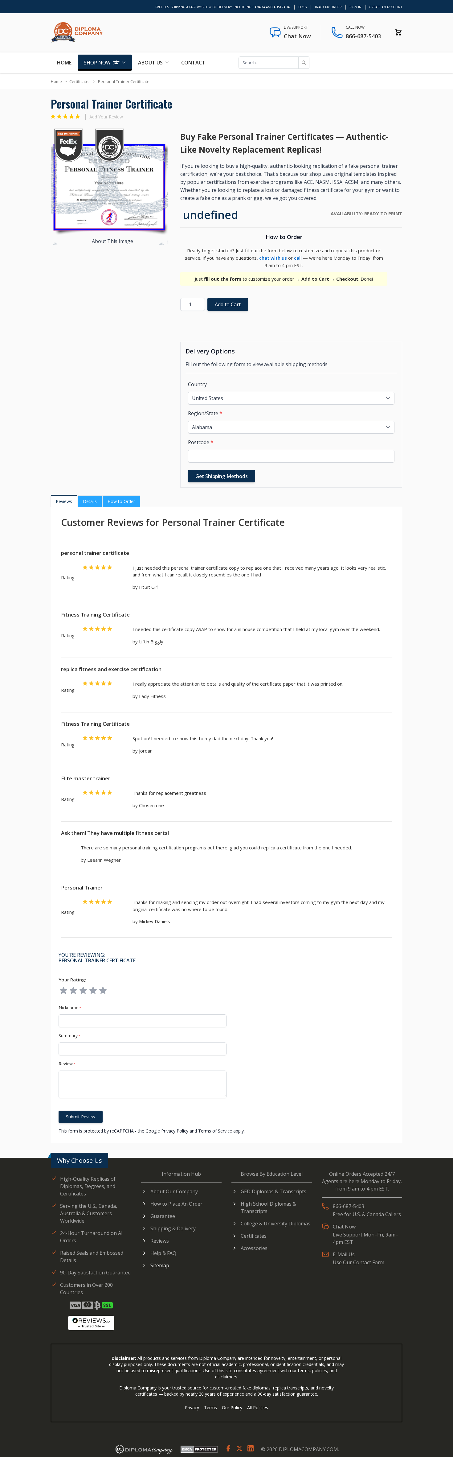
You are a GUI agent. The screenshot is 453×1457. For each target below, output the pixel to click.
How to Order (121, 501)
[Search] (303, 62)
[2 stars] (73, 991)
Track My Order (328, 7)
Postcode (200, 442)
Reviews (64, 501)
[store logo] (77, 32)
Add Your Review (106, 117)
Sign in (355, 7)
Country (197, 384)
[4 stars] (93, 991)
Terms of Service (215, 1131)
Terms (210, 1407)
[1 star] (63, 991)
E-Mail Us (344, 1254)
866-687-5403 (363, 36)
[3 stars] (83, 991)
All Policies (257, 1407)
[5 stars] (103, 991)
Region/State (205, 413)
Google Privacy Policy (166, 1131)
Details (90, 501)
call (298, 258)
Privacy (192, 1407)
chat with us (273, 258)
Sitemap (159, 1265)
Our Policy (232, 1407)
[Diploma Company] (143, 1449)
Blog (302, 7)
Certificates (80, 81)
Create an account (385, 7)
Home (64, 62)
